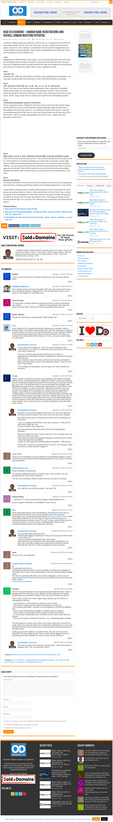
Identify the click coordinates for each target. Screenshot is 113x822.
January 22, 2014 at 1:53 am (62, 485)
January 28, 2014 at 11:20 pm (62, 531)
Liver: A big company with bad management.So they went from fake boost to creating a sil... (97, 775)
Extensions (66, 22)
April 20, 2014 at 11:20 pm (63, 589)
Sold (58, 22)
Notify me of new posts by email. (18, 728)
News (21, 22)
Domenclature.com (20, 468)
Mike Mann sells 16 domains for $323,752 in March (99, 202)
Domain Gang (83, 258)
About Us (22, 2)
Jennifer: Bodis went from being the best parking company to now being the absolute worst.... (97, 753)
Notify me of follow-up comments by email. (22, 725)
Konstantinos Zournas (11, 39)
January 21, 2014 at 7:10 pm (62, 314)
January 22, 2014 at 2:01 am (62, 496)
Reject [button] (104, 819)
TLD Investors (83, 276)
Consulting (30, 2)
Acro (14, 326)
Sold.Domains (40, 2)
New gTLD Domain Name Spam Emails (21, 209)
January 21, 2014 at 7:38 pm (62, 325)
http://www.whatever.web (57, 516)
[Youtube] (97, 2)
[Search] (110, 2)
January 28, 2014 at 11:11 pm (62, 510)
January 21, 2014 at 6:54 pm (62, 286)
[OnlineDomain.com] (18, 10)
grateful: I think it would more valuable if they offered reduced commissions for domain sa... (97, 783)
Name (6, 700)
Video (88, 22)
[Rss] (91, 2)
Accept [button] (96, 819)
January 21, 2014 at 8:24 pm (62, 410)
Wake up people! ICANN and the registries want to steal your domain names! (91, 169)
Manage (38, 22)
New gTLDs (49, 39)
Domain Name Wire (85, 268)
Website (6, 714)
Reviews (105, 22)
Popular (90, 186)
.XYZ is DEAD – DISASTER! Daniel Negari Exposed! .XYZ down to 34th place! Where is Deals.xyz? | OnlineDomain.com (36, 661)
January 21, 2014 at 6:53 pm (62, 274)
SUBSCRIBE (86, 155)
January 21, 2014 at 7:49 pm (62, 344)
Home (4, 22)
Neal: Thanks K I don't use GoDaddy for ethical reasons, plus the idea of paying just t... (96, 807)
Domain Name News (39, 39)
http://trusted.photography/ (22, 581)
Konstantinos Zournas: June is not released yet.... (97, 759)
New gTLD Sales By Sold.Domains (92, 174)
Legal (74, 22)
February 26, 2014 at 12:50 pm (62, 563)
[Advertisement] (38, 136)
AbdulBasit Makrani (20, 286)
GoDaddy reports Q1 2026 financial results (100, 240)
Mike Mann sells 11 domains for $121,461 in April (99, 192)
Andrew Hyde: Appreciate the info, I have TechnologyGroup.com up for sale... (96, 791)
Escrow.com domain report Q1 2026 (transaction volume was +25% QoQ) (100, 212)
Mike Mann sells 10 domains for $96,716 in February (99, 222)
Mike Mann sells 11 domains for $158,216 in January (99, 231)
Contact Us (67, 2)
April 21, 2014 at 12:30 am (63, 642)
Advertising (58, 2)
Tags (109, 186)
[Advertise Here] (70, 12)
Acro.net (81, 256)
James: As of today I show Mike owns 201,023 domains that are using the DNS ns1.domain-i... (97, 799)
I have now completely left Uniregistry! (93, 176)
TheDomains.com (84, 271)
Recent (81, 186)
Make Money (48, 22)
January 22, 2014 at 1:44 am (62, 468)
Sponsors (50, 2)
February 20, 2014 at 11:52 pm (62, 552)
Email (6, 707)
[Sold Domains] (38, 237)
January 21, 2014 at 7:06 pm (62, 300)
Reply (70, 281)
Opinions (12, 22)
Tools (80, 22)
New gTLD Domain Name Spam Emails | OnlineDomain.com (36, 655)
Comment (7, 680)
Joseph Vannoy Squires (22, 564)
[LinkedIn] (95, 2)
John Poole (17, 454)
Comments (100, 186)
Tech (97, 22)
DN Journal (82, 261)
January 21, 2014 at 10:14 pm (62, 454)
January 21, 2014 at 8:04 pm (62, 376)
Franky (15, 376)
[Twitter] (93, 2)
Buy (29, 22)
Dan (14, 510)
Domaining (82, 266)
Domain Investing (84, 274)
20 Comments (60, 39)
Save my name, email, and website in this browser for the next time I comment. (36, 721)
